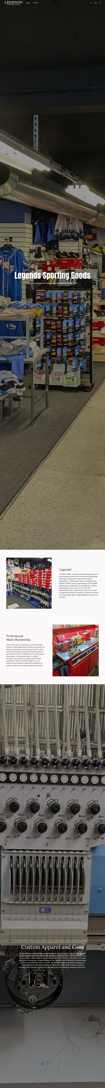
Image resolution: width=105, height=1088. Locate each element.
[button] (13, 3)
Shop (28, 3)
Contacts (35, 3)
